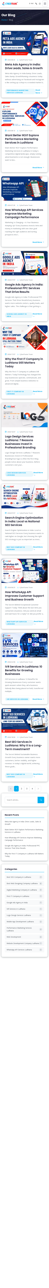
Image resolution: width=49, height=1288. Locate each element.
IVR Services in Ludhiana (17, 699)
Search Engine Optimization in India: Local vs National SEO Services (24, 521)
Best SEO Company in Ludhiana (16, 548)
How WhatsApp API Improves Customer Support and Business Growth (24, 595)
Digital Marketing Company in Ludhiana (24, 890)
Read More (38, 91)
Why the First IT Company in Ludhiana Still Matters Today (24, 362)
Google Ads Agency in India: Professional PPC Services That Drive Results (24, 288)
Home (4, 20)
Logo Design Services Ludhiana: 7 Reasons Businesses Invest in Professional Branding (20, 442)
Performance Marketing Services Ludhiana (17, 91)
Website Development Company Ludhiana (24, 943)
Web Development (24, 937)
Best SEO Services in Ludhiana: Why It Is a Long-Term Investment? (23, 745)
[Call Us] (36, 3)
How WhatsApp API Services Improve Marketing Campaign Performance (24, 213)
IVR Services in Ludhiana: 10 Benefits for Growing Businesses (23, 670)
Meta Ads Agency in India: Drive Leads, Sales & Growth (24, 66)
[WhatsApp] (39, 3)
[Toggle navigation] (45, 4)
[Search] (41, 800)
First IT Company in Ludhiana (15, 393)
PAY (32, 4)
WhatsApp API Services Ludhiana (17, 623)
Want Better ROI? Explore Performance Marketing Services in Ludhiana (22, 139)
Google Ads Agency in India (17, 315)
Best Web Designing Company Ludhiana (24, 883)
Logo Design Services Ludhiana (16, 474)
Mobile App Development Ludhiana (24, 921)
